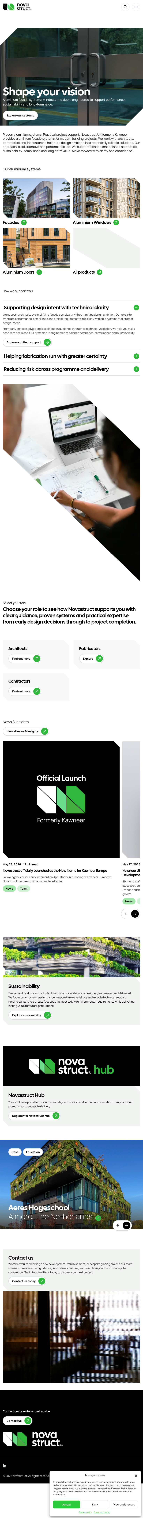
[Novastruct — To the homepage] (17, 6)
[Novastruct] (33, 1439)
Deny (95, 1504)
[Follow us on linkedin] (4, 1465)
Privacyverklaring (102, 1512)
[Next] (135, 914)
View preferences (124, 1504)
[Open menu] (136, 7)
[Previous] (118, 1225)
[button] (136, 1475)
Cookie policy (85, 1512)
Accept (66, 1504)
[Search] (125, 7)
